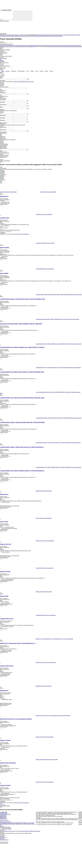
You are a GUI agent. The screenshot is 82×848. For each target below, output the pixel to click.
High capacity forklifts (13, 36)
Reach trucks (77, 34)
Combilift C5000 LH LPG (6, 618)
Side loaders (39, 36)
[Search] (22, 16)
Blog (32, 831)
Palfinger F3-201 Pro (5, 544)
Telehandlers (38, 34)
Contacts (8, 827)
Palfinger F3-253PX (5, 740)
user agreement (25, 234)
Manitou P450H (4, 596)
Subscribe (2, 232)
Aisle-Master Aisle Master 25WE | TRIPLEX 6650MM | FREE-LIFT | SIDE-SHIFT (21, 323)
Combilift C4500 (3, 812)
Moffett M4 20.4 (4, 196)
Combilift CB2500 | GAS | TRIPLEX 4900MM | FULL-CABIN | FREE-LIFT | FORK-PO (22, 347)
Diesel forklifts (44, 34)
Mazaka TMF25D (4, 247)
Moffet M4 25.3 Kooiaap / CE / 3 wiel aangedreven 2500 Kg (16, 719)
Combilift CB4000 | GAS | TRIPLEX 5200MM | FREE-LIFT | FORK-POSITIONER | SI (22, 470)
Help (5, 827)
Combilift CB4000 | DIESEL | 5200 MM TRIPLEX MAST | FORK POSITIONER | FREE (22, 299)
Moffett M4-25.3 (4, 494)
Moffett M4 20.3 (4, 690)
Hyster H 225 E (4, 521)
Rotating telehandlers (22, 36)
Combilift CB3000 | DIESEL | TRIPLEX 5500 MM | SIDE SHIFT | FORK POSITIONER (22, 422)
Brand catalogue (36, 831)
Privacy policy (12, 831)
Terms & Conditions (4, 831)
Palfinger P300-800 (5, 571)
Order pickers (45, 36)
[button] (41, 27)
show (1, 159)
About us (2, 827)
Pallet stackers (57, 34)
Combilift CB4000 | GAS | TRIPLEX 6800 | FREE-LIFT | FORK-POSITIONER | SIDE (22, 372)
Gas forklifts (71, 34)
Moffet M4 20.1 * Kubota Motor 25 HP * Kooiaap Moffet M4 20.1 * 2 (18, 643)
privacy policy (17, 234)
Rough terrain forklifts (31, 36)
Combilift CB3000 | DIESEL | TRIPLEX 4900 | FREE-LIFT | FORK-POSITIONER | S (22, 447)
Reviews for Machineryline (25, 831)
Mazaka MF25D (4, 273)
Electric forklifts (50, 34)
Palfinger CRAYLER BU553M (8, 763)
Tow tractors (50, 36)
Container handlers (58, 36)
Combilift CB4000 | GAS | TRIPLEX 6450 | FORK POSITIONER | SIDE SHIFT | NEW (22, 397)
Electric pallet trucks (4, 36)
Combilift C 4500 (4, 218)
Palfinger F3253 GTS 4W (6, 666)
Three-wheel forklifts (65, 34)
